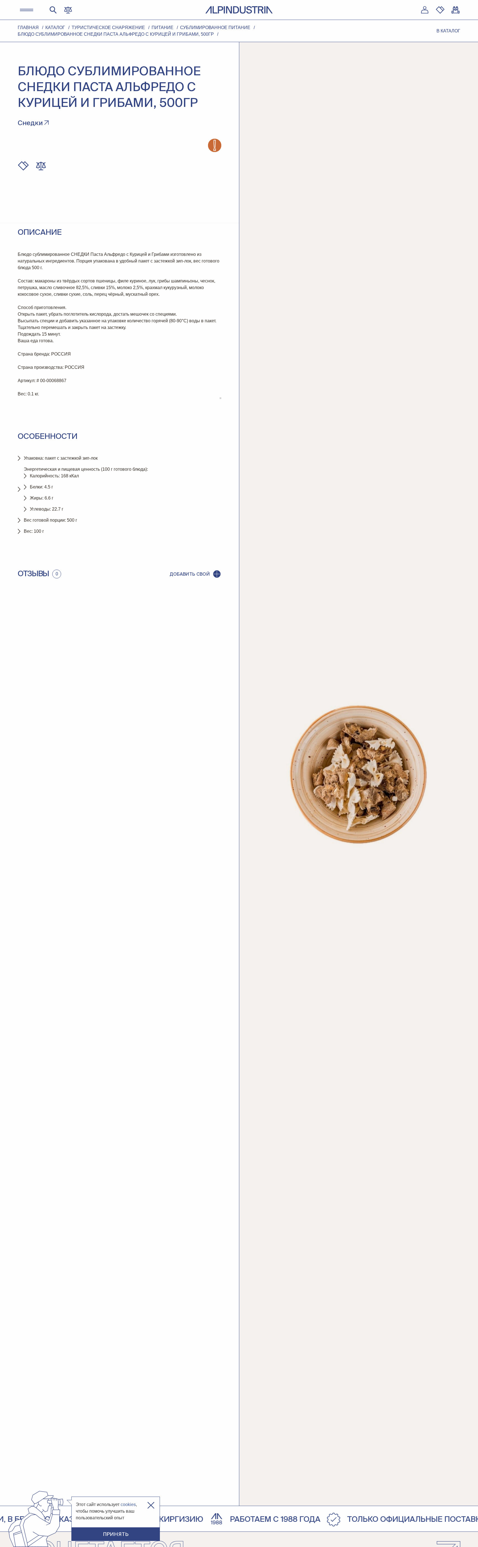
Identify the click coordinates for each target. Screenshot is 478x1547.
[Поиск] (53, 10)
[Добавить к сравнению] (40, 165)
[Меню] (26, 10)
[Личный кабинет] (425, 10)
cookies (128, 1504)
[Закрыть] (150, 1505)
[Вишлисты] (440, 10)
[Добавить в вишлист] (23, 165)
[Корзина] (456, 10)
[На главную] (239, 10)
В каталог (448, 31)
